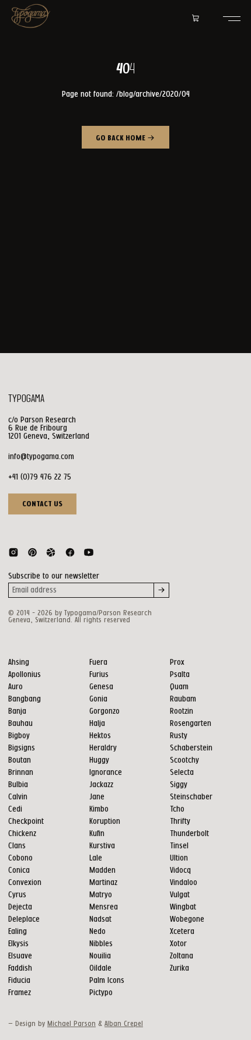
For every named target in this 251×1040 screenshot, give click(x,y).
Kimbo (99, 809)
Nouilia (100, 956)
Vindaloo (183, 882)
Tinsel (179, 845)
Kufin (96, 833)
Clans (17, 845)
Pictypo (101, 992)
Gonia (98, 699)
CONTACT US (42, 503)
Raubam (183, 699)
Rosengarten (190, 723)
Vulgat (180, 894)
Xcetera (182, 931)
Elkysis (18, 943)
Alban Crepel (123, 1024)
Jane (96, 797)
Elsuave (20, 956)
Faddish (20, 968)
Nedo (97, 931)
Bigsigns (21, 748)
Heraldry (103, 748)
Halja (97, 723)
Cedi (15, 809)
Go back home (121, 138)
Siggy (178, 784)
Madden (102, 870)
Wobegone (187, 919)
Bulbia (18, 784)
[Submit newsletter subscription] (161, 590)
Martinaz (103, 882)
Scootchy (184, 760)
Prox (177, 662)
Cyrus (17, 894)
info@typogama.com (41, 456)
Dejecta (20, 907)
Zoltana (181, 956)
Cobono (20, 858)
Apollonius (24, 674)
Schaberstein (191, 748)
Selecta (182, 772)
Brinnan (20, 772)
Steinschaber (191, 797)
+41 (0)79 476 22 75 (39, 477)
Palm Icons (106, 980)
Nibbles (101, 943)
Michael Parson (71, 1024)
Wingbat (183, 907)
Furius (99, 674)
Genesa (101, 686)
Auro (15, 686)
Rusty (178, 735)
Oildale (100, 968)
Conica (19, 870)
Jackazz (101, 784)
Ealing (17, 931)
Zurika (179, 968)
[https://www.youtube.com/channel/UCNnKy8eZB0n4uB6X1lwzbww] (88, 554)
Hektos (100, 735)
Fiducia (19, 980)
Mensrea (103, 907)
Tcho (177, 809)
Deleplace (24, 919)
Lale (95, 858)
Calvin (17, 797)
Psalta (180, 674)
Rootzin (181, 711)
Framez (19, 992)
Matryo (100, 894)
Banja (17, 711)
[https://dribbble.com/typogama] (51, 554)
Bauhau (20, 723)
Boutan (19, 760)
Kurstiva (102, 845)
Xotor (178, 943)
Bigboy (19, 735)
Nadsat (100, 919)
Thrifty (180, 821)
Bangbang (24, 699)
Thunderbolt (189, 833)
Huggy (99, 760)
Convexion (24, 882)
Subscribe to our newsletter (53, 576)
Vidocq (180, 870)
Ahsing (18, 662)
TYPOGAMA (26, 399)
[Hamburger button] (232, 19)
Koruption (104, 821)
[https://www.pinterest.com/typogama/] (32, 554)
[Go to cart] (195, 19)
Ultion (179, 858)
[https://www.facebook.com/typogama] (70, 554)
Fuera (98, 662)
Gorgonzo (104, 711)
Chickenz (22, 833)
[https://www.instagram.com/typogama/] (13, 554)
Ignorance (105, 772)
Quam (179, 686)
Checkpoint (26, 821)
